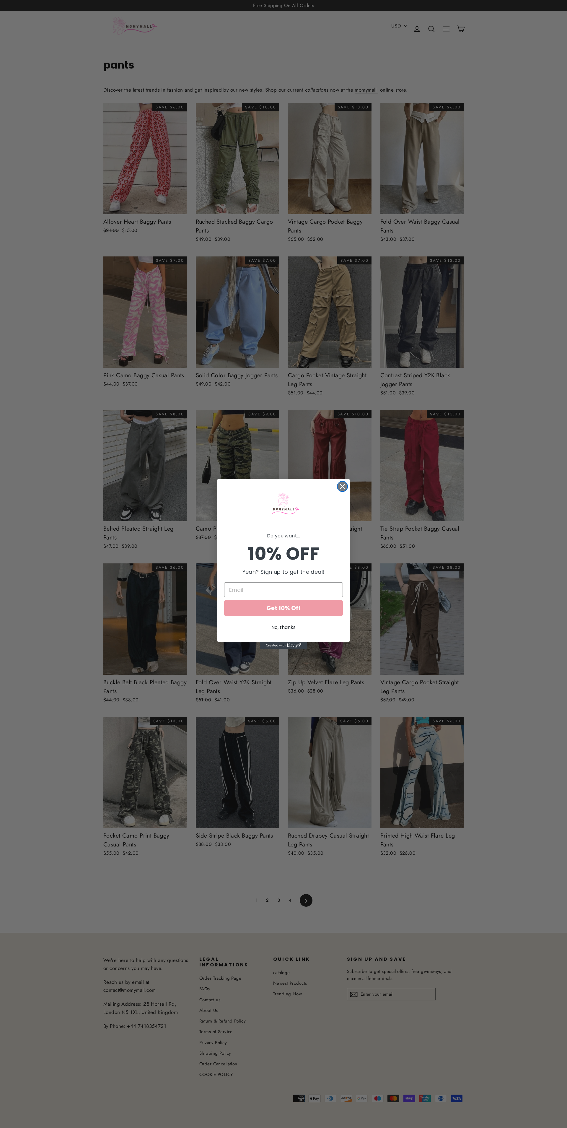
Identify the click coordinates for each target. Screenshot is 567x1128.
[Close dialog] (342, 486)
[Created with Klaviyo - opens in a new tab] (283, 645)
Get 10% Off (283, 608)
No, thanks (283, 627)
